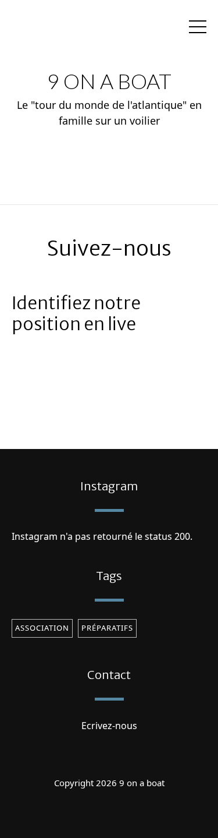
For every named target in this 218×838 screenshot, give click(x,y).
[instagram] (109, 811)
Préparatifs (107, 628)
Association (42, 628)
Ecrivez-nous (109, 725)
